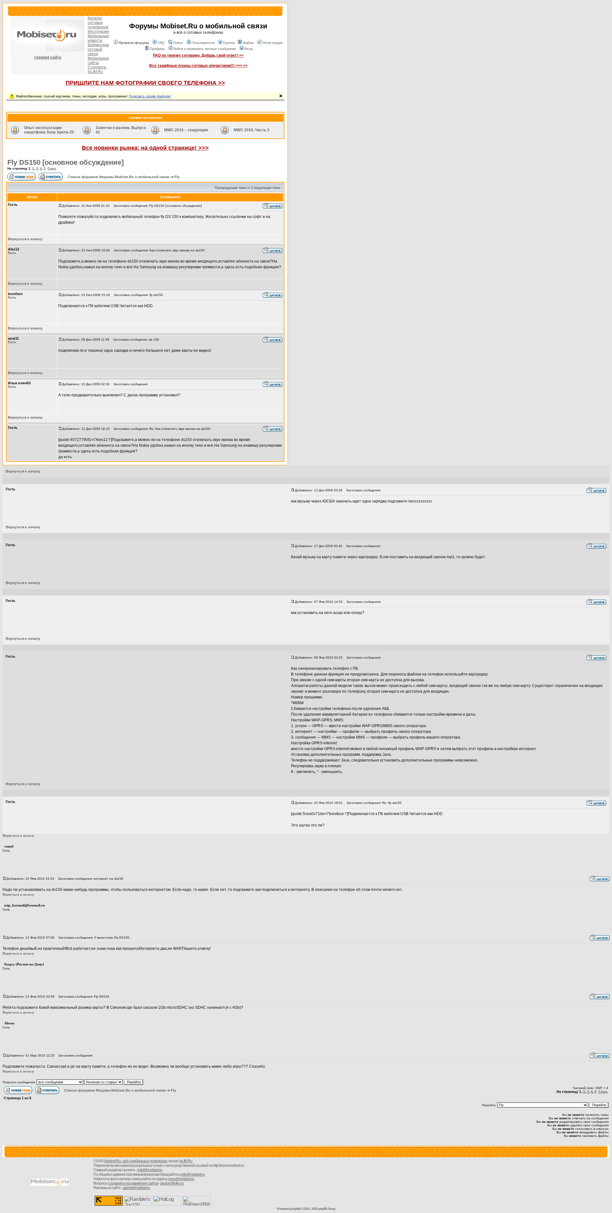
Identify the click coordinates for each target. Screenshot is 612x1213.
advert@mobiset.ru (136, 1188)
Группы (229, 43)
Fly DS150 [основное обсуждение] (65, 162)
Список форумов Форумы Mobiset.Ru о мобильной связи (118, 177)
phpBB (296, 1208)
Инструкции (98, 31)
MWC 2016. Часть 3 (251, 130)
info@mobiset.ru (193, 1174)
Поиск (178, 43)
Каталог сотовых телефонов (98, 22)
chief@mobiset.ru (149, 1170)
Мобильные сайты (98, 60)
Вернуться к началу (25, 239)
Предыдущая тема (230, 188)
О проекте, (97, 67)
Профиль (157, 49)
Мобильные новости (98, 38)
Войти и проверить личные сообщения (204, 49)
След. (51, 168)
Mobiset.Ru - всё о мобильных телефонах (135, 1161)
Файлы (248, 43)
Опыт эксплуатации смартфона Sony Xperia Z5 (49, 130)
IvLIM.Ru (95, 71)
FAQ (160, 43)
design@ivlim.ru (172, 1183)
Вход (248, 49)
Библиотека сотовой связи (98, 49)
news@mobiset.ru (181, 1179)
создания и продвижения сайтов (133, 1183)
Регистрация (272, 43)
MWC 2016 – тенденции (186, 130)
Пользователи (203, 43)
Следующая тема (265, 188)
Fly (176, 177)
